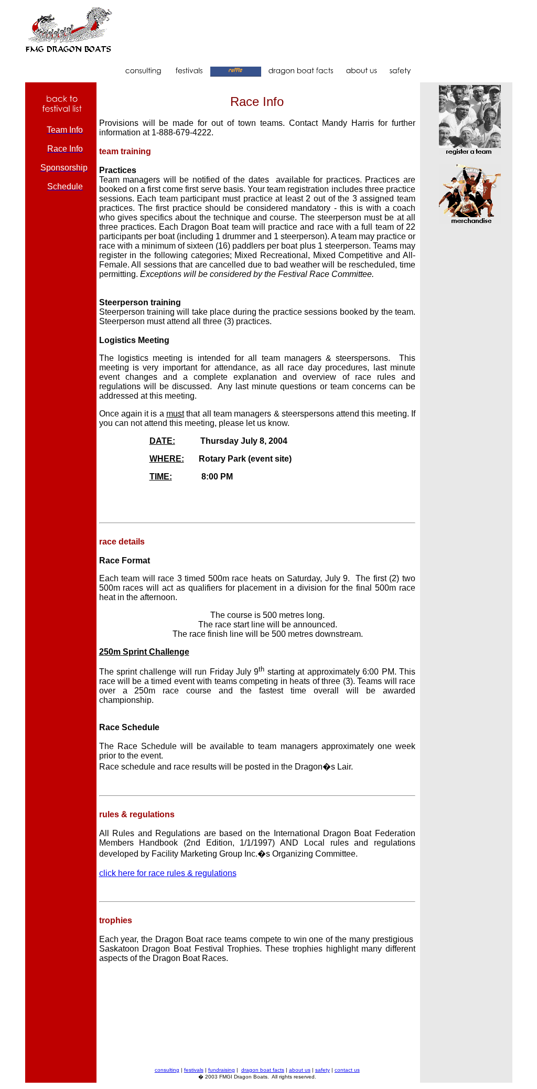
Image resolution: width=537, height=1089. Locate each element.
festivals (193, 1070)
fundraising (221, 1070)
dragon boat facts (262, 1070)
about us (299, 1070)
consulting (167, 1070)
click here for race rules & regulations (168, 873)
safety (322, 1070)
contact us (347, 1070)
